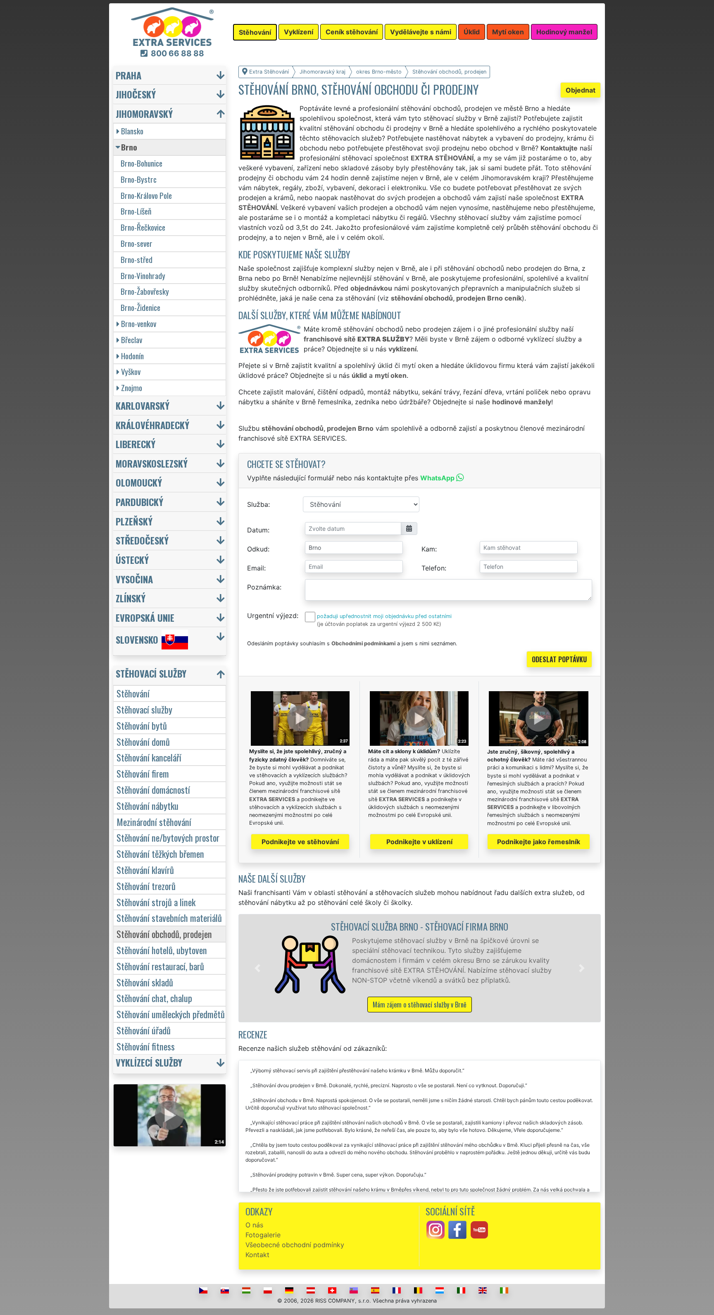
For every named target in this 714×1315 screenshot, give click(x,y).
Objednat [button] (580, 90)
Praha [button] (128, 75)
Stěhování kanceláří (149, 757)
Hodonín (132, 356)
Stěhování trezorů (146, 886)
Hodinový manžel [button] (564, 32)
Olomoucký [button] (139, 482)
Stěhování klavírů (145, 869)
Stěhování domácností (153, 789)
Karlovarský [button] (142, 405)
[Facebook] (457, 1229)
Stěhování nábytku (147, 805)
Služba (257, 504)
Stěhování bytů (142, 725)
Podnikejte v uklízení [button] (419, 842)
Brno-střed (136, 259)
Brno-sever (136, 243)
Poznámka (263, 587)
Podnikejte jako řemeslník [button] (538, 842)
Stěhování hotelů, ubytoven (162, 950)
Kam (428, 549)
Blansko (132, 131)
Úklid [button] (472, 32)
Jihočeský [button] (136, 94)
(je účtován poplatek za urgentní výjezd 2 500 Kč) (379, 624)
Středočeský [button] (142, 540)
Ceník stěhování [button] (352, 32)
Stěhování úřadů (144, 1030)
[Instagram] (435, 1229)
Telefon (433, 568)
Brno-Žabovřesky (145, 291)
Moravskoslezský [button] (152, 463)
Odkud (257, 549)
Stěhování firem (143, 773)
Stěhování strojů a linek (156, 902)
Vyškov (130, 371)
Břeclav (131, 340)
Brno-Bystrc (139, 179)
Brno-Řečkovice (143, 227)
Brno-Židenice (140, 307)
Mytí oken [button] (508, 32)
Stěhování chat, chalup (154, 998)
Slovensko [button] (137, 640)
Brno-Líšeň (136, 211)
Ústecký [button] (132, 559)
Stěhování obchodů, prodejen (164, 933)
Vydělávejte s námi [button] (420, 32)
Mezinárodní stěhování (154, 821)
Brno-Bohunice (141, 163)
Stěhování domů (143, 741)
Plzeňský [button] (134, 521)
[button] (257, 968)
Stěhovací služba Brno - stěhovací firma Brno (419, 926)
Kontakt (257, 1255)
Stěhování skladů (145, 982)
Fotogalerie (263, 1235)
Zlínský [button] (130, 598)
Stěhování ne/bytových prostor (168, 837)
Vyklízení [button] (298, 32)
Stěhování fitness (146, 1046)
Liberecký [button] (135, 444)
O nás (254, 1225)
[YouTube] (479, 1229)
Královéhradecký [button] (152, 425)
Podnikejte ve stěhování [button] (300, 842)
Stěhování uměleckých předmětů (171, 1014)
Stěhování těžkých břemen (160, 853)
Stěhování (133, 693)
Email (255, 568)
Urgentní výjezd (272, 615)
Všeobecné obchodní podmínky (294, 1245)
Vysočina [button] (134, 579)
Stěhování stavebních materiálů (169, 917)
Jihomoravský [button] (144, 113)
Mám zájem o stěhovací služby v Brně (419, 1005)
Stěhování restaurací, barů (160, 966)
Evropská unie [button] (145, 617)
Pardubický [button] (139, 501)
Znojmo (131, 388)
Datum (257, 530)
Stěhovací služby (144, 709)
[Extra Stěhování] (172, 26)
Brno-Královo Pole (146, 195)
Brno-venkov (138, 323)
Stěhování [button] (255, 32)
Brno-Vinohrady (143, 276)
